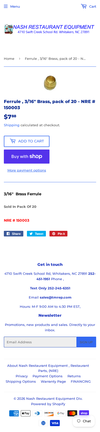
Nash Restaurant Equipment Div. (54, 398)
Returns (74, 376)
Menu (15, 6)
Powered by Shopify (48, 404)
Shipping (11, 125)
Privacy (22, 376)
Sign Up (86, 342)
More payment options (26, 170)
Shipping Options (21, 381)
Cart (92, 6)
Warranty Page (53, 381)
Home (9, 58)
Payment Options (48, 376)
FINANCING (81, 381)
